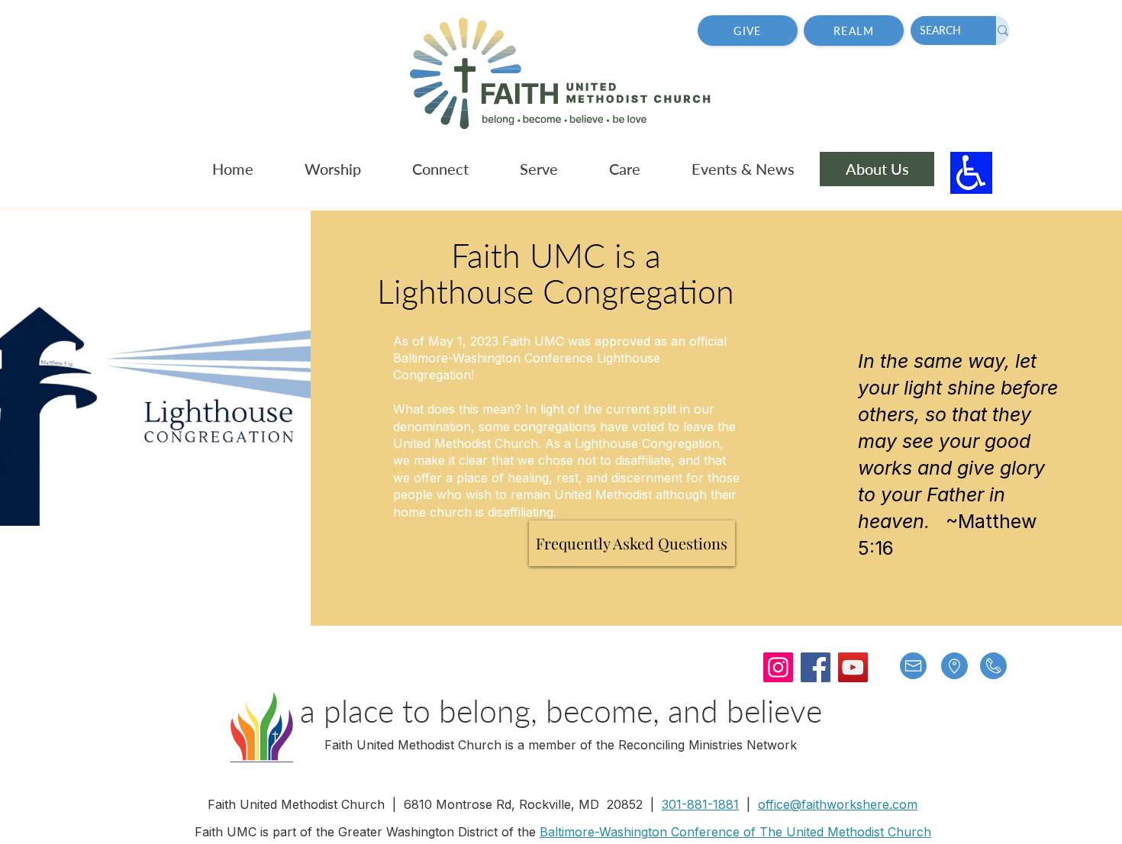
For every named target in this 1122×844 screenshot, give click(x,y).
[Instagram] (778, 667)
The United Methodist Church (845, 831)
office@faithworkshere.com (837, 804)
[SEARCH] (1002, 30)
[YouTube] (853, 667)
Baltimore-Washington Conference (640, 831)
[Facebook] (815, 667)
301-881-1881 (700, 804)
